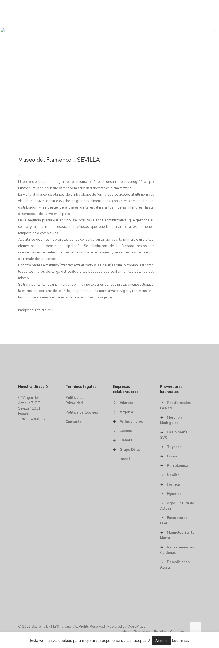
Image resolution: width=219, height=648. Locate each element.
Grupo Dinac (130, 449)
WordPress (136, 626)
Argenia (126, 412)
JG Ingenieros (131, 421)
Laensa (126, 431)
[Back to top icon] (195, 627)
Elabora (126, 440)
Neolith (173, 475)
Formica (173, 484)
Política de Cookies (81, 412)
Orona (172, 456)
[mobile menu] (192, 13)
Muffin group (61, 626)
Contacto (73, 421)
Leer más (180, 640)
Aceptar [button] (161, 641)
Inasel (125, 459)
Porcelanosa (177, 465)
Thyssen (174, 447)
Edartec (126, 402)
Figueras (174, 493)
